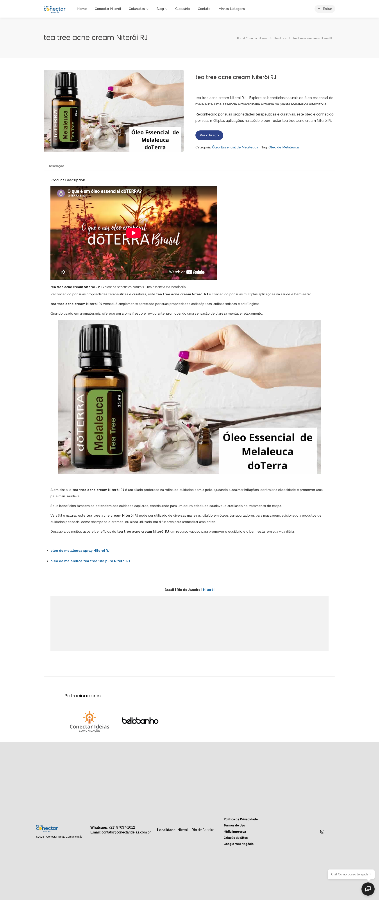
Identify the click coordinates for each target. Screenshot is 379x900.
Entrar (327, 9)
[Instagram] (322, 832)
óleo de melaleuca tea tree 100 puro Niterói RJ (90, 561)
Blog (160, 9)
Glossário (182, 9)
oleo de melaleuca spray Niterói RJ (79, 551)
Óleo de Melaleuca (283, 147)
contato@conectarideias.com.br (126, 832)
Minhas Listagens (231, 9)
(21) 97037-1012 (122, 827)
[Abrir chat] (368, 889)
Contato (204, 9)
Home (82, 9)
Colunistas (137, 9)
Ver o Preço (209, 135)
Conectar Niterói (108, 9)
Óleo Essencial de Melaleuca (235, 147)
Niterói (209, 590)
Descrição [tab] (56, 166)
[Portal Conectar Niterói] (55, 9)
